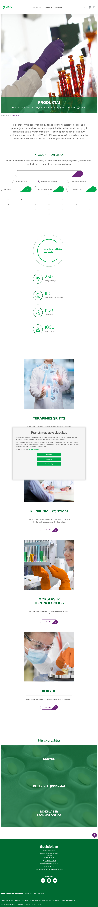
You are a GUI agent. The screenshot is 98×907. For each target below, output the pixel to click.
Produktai (48, 7)
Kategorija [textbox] (7, 189)
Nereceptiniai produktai (49, 181)
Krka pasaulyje (49, 866)
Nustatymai (49, 459)
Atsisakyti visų (49, 464)
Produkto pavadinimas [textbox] (44, 189)
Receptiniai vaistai (22, 181)
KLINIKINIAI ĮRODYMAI (49, 786)
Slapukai (17, 900)
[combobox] (16, 189)
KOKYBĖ (49, 759)
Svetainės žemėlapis (68, 900)
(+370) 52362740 (50, 861)
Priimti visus (49, 454)
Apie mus (37, 7)
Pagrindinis (5, 116)
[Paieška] (85, 7)
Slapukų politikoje (33, 449)
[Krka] (7, 7)
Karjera (58, 7)
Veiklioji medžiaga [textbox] (76, 189)
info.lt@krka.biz (52, 863)
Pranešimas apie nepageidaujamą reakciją (49, 869)
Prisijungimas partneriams (50, 900)
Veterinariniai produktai (78, 181)
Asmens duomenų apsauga (31, 900)
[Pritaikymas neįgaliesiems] (94, 7)
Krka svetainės (39, 893)
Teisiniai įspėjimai (7, 900)
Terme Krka (28, 893)
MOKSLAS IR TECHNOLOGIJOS (49, 813)
